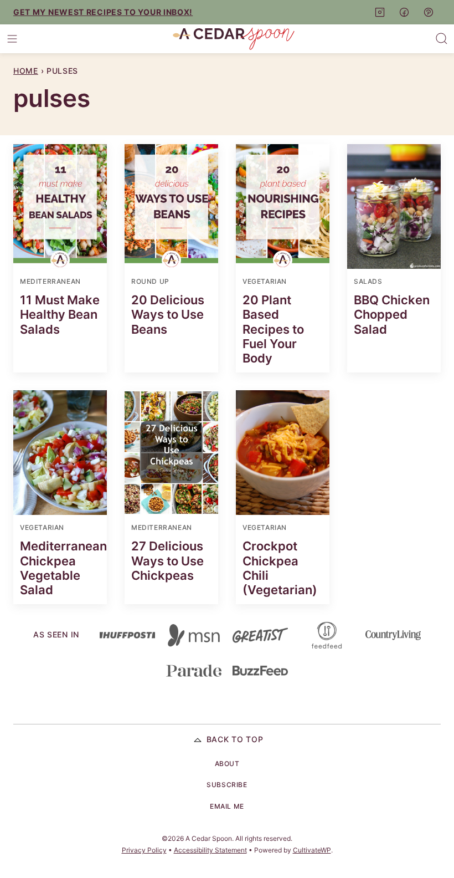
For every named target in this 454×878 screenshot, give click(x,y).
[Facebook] (404, 12)
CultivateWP (312, 850)
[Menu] (12, 39)
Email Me (227, 806)
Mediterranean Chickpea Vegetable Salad (63, 568)
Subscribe (227, 784)
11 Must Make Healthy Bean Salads (60, 314)
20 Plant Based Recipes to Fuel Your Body (273, 329)
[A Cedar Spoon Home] (234, 39)
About (227, 763)
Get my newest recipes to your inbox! (103, 12)
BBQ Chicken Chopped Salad (392, 314)
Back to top (235, 739)
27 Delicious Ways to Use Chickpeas (167, 561)
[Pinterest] (428, 12)
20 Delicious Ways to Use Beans (167, 314)
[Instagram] (380, 12)
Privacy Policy (144, 850)
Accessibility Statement (210, 850)
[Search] (442, 39)
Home (25, 70)
